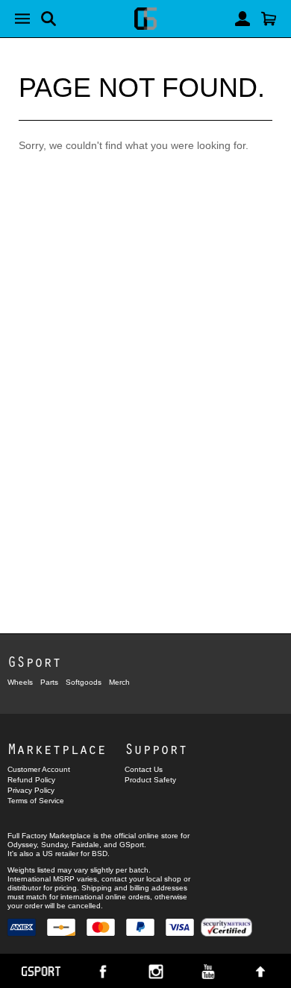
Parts (49, 682)
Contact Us (144, 769)
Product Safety (150, 780)
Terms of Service (35, 801)
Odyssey (22, 844)
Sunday (54, 844)
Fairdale (85, 844)
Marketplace (56, 748)
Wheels (20, 682)
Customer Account (38, 769)
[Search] (48, 18)
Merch (119, 682)
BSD (99, 853)
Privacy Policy (30, 790)
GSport (34, 661)
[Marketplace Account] (242, 18)
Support (156, 748)
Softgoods (83, 682)
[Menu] (22, 18)
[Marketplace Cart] (269, 18)
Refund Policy (31, 780)
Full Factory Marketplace (49, 836)
